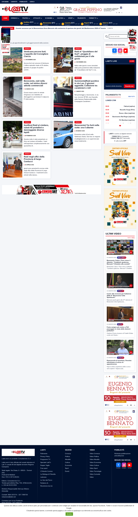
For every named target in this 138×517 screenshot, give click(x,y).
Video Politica (94, 456)
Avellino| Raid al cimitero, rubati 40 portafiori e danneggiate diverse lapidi (36, 128)
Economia (48, 18)
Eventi (67, 471)
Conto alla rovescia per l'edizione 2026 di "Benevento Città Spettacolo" (119, 295)
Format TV (92, 18)
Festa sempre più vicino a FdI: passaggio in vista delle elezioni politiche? (118, 329)
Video (92, 477)
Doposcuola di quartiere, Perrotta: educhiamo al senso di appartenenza (119, 362)
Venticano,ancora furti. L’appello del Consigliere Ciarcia (36, 53)
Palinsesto (82, 18)
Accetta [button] (69, 514)
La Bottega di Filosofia (48, 474)
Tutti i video (131, 237)
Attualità (36, 18)
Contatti (14, 1)
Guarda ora (129, 86)
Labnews (43, 477)
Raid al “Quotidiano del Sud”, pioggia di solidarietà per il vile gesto (85, 55)
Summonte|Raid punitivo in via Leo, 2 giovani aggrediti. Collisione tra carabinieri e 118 (86, 84)
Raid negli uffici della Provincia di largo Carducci (34, 159)
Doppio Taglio (45, 465)
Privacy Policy (45, 456)
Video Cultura (94, 465)
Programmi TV (45, 459)
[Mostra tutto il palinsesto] (120, 125)
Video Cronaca (95, 453)
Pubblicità (23, 1)
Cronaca (14, 18)
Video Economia (95, 462)
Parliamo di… (44, 483)
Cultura (60, 18)
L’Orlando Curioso (46, 471)
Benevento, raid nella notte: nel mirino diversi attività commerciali (35, 83)
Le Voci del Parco (46, 480)
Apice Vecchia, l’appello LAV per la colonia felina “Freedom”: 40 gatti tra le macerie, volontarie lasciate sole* (55, 28)
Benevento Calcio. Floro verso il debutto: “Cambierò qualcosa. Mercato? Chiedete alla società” (118, 262)
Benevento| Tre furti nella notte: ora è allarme (86, 126)
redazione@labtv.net (9, 497)
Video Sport (94, 468)
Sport (70, 18)
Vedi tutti (131, 96)
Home (5, 18)
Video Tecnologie (95, 471)
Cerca (32, 1)
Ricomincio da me (46, 486)
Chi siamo (5, 1)
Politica (25, 18)
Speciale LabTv (45, 462)
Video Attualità (94, 459)
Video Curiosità (95, 474)
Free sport (43, 468)
